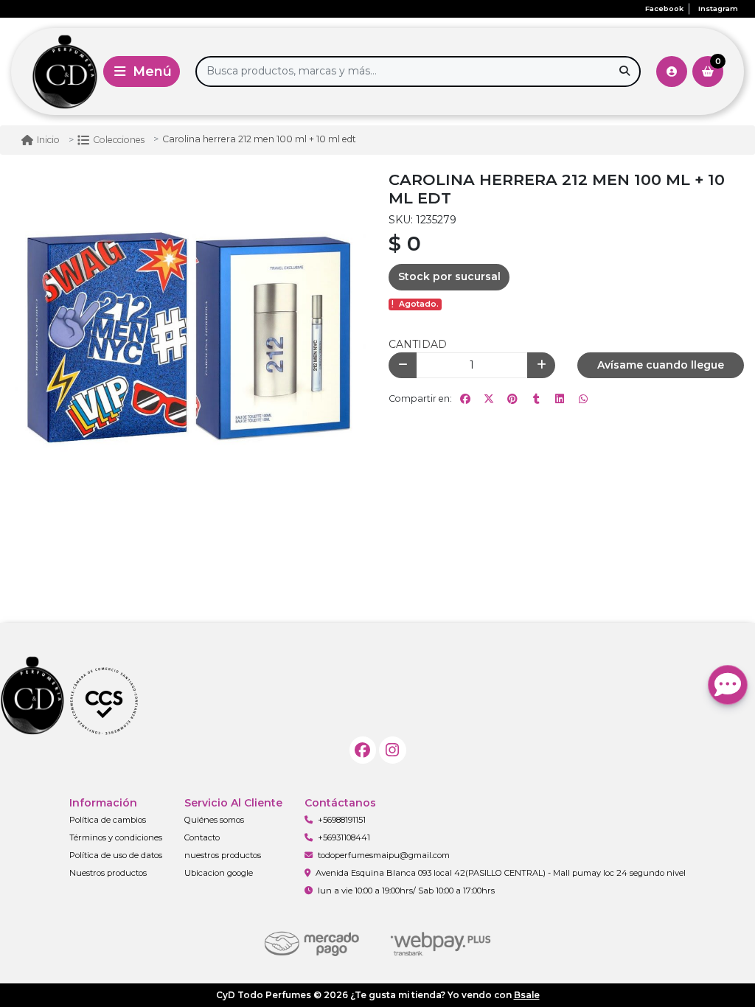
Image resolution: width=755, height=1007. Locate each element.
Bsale (527, 994)
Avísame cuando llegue (660, 365)
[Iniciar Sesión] (671, 71)
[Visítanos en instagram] (392, 750)
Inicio (48, 139)
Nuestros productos (108, 873)
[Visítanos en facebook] (363, 750)
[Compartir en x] (489, 398)
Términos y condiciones (115, 837)
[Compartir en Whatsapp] (583, 398)
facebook (664, 8)
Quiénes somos (214, 820)
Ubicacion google (218, 873)
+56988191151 (342, 820)
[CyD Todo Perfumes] (54, 71)
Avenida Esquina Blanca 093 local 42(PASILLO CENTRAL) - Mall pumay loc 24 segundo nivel (501, 873)
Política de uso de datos (115, 855)
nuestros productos (222, 855)
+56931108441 (344, 837)
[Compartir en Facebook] (465, 398)
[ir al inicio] (102, 700)
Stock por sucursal (449, 276)
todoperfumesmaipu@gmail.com (384, 855)
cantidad (418, 344)
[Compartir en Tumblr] (536, 398)
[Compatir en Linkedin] (559, 398)
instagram (718, 8)
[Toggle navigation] (141, 71)
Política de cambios (107, 820)
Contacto (202, 837)
